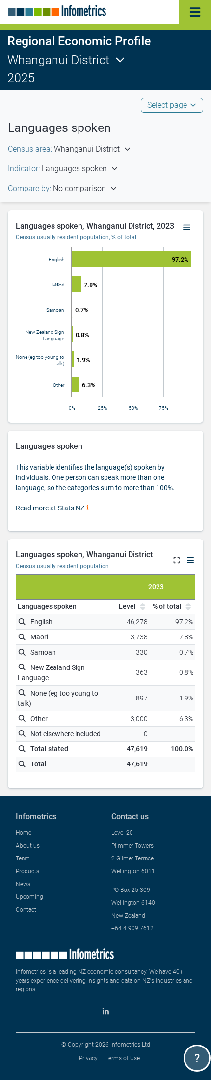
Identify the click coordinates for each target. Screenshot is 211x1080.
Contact (26, 909)
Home (23, 832)
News (23, 884)
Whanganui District (58, 60)
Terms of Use (123, 1058)
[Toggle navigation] (195, 12)
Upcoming (29, 896)
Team (23, 858)
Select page (167, 105)
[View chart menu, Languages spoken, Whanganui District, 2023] (187, 228)
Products (27, 871)
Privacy (88, 1058)
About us (28, 845)
